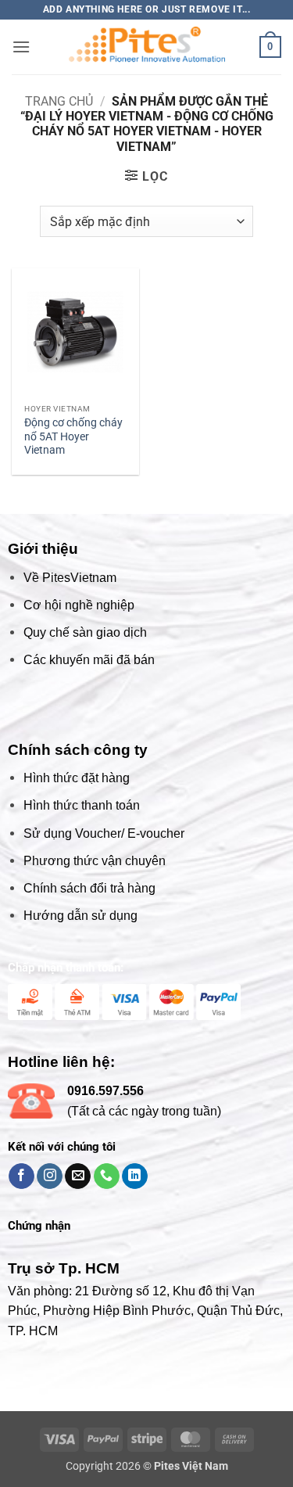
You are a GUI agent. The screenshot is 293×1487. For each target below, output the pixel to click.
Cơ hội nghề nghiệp (78, 605)
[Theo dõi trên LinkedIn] (135, 1176)
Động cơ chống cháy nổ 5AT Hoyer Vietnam (73, 436)
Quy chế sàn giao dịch (85, 632)
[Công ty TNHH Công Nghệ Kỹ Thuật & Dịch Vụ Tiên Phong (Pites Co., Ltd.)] (147, 47)
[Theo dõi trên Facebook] (21, 1176)
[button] (21, 46)
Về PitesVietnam (69, 577)
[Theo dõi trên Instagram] (50, 1176)
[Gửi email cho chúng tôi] (78, 1176)
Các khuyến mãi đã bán (89, 659)
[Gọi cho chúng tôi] (107, 1176)
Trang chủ (59, 101)
